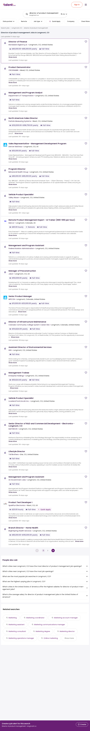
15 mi (63, 14)
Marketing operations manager (21, 638)
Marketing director (67, 631)
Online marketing (51, 638)
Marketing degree (43, 631)
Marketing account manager (66, 618)
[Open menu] (85, 4)
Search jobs (5, 28)
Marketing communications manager (49, 624)
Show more (13, 57)
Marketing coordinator (35, 618)
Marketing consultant (17, 631)
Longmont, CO (17, 28)
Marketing (13, 618)
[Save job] (86, 42)
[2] (53, 550)
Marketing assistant (16, 624)
